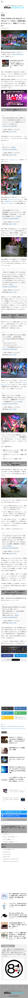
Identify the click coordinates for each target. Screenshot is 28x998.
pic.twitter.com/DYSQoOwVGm (10, 218)
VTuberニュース (7, 834)
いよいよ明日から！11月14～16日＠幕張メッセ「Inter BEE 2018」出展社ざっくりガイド (17, 779)
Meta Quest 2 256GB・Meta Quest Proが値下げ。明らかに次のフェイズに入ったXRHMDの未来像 (18, 915)
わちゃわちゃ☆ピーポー (20, 728)
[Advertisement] (14, 674)
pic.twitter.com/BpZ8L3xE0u (10, 617)
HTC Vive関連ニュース (8, 839)
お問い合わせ (20, 986)
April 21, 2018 (12, 131)
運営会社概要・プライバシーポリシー (9, 986)
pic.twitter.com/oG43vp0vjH (9, 349)
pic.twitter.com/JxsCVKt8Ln (9, 149)
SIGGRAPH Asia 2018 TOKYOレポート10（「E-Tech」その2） (17, 759)
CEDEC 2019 (6, 856)
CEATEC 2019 (6, 854)
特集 (4, 846)
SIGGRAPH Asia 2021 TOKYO (10, 861)
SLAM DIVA (8, 201)
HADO (9, 726)
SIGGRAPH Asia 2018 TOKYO (10, 859)
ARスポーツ (4, 726)
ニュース (5, 831)
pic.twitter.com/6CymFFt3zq (9, 403)
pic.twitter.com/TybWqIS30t (9, 286)
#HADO (13, 147)
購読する (5, 819)
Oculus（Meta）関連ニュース (10, 836)
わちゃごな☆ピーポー (14, 199)
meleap (22, 726)
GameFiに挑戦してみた (9, 849)
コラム (3, 724)
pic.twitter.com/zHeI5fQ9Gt (9, 126)
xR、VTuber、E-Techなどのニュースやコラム (14, 991)
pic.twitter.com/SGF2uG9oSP (10, 548)
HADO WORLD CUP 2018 (16, 726)
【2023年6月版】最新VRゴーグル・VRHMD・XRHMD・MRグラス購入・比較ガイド (14, 828)
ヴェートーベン (14, 159)
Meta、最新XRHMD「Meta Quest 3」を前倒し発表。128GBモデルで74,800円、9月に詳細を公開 (18, 895)
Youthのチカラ (7, 852)
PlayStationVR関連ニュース (10, 841)
